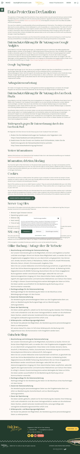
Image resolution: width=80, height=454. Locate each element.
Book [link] (69, 3)
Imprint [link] (44, 235)
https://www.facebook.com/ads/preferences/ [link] (27, 138)
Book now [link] (71, 429)
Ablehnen (38, 231)
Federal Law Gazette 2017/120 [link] (32, 20)
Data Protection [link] (38, 235)
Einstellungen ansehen (52, 231)
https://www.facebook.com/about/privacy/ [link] (20, 157)
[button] (58, 218)
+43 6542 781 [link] (32, 429)
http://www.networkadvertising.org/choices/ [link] (27, 145)
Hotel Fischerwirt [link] (56, 3)
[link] (2, 10)
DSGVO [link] (17, 20)
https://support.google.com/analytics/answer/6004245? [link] (46, 60)
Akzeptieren (26, 231)
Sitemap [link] (51, 446)
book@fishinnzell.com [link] (22, 3)
